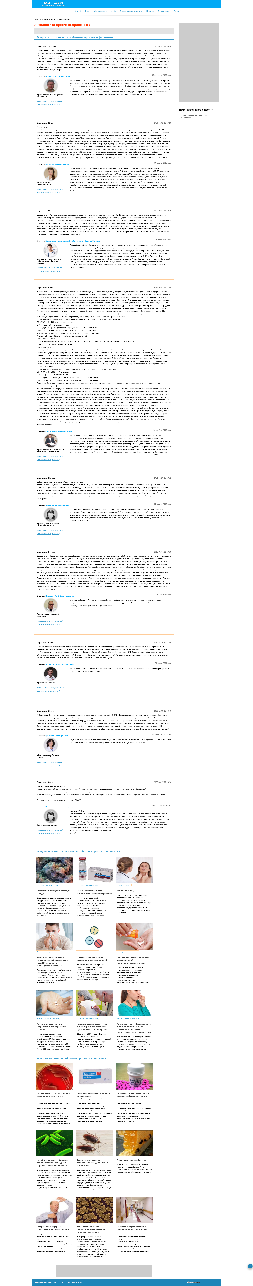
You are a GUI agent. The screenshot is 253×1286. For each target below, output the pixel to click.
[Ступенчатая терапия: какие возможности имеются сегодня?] (95, 936)
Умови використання (43, 1282)
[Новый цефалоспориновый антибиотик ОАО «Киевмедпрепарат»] (95, 870)
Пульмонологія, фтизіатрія (47, 952)
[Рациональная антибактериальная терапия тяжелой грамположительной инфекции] (135, 936)
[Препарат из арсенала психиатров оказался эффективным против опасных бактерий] (135, 1076)
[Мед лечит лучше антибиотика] (135, 1143)
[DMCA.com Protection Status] (193, 1283)
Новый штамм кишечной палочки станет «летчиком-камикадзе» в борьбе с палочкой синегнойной (52, 1163)
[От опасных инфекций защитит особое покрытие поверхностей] (135, 1210)
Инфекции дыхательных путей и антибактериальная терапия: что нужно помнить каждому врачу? (92, 1027)
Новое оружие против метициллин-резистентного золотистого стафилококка (53, 1096)
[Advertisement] (199, 62)
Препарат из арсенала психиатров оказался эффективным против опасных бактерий (133, 1096)
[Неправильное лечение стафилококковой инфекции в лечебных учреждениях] (95, 1210)
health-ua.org (53, 3)
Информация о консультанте (49, 101)
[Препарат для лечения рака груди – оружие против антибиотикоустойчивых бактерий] (95, 1076)
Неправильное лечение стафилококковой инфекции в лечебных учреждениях (91, 1229)
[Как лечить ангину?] (135, 870)
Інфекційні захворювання (47, 885)
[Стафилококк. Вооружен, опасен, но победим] (55, 870)
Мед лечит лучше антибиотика (131, 1160)
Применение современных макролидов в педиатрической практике (51, 1027)
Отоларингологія (123, 885)
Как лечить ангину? (126, 891)
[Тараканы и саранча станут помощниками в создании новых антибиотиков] (95, 1143)
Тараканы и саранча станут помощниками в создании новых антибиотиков (92, 1163)
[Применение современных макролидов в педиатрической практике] (55, 1003)
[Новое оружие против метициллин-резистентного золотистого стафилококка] (55, 1076)
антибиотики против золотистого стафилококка (194, 116)
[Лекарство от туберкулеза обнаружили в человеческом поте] (55, 1210)
